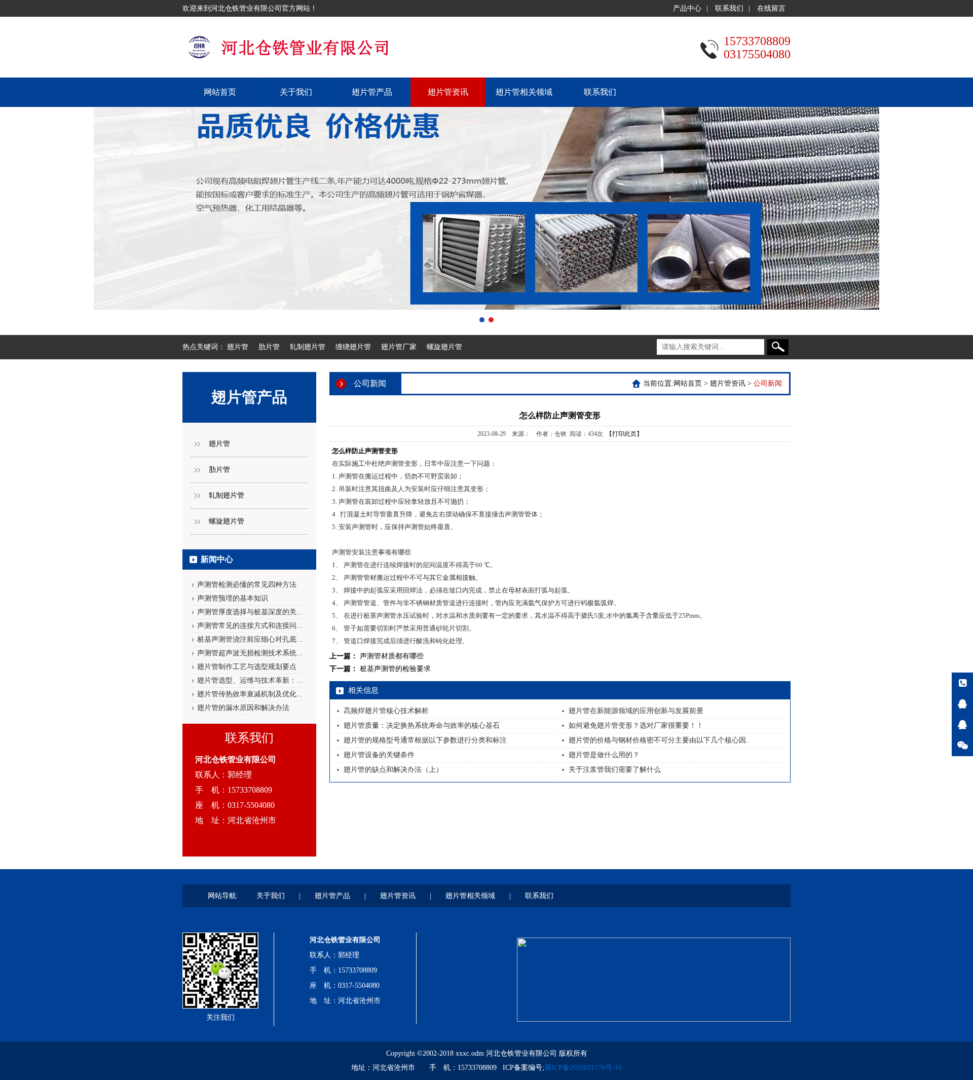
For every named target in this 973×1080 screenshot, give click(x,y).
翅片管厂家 (399, 347)
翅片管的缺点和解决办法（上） (393, 769)
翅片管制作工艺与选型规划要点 (246, 667)
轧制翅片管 (307, 347)
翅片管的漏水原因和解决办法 (243, 708)
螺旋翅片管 (444, 347)
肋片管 (269, 347)
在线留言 (771, 8)
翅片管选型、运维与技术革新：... (250, 680)
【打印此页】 (624, 433)
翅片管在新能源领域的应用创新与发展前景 (636, 711)
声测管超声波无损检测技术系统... (250, 653)
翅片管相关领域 (524, 92)
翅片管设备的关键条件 (379, 755)
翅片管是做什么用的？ (604, 755)
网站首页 (220, 92)
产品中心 (687, 8)
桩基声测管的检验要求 (395, 669)
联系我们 (729, 8)
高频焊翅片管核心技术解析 (386, 711)
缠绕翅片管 (353, 347)
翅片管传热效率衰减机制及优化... (250, 694)
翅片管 (237, 347)
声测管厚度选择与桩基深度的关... (250, 612)
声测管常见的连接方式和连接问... (250, 625)
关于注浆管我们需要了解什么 (615, 769)
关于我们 (296, 92)
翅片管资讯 (448, 92)
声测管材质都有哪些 (392, 656)
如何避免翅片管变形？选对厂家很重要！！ (636, 725)
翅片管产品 (372, 92)
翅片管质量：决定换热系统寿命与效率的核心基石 (422, 725)
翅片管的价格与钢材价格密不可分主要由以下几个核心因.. (659, 740)
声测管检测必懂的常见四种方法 (246, 584)
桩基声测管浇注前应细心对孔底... (250, 639)
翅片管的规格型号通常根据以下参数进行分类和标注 (425, 740)
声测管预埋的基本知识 (232, 598)
